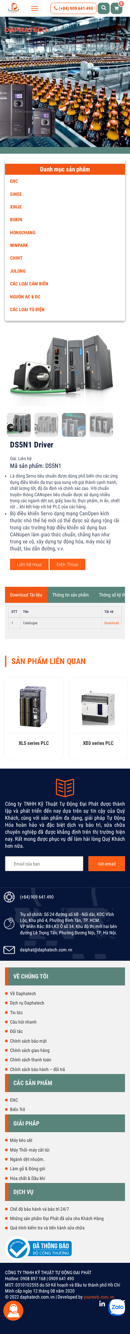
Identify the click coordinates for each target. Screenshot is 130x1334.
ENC (14, 181)
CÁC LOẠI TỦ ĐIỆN (27, 309)
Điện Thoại (67, 564)
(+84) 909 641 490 (75, 8)
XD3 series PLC (98, 743)
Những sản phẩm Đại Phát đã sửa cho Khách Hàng (57, 1218)
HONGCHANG (22, 232)
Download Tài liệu (26, 594)
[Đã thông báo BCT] (38, 1259)
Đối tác (16, 1031)
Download (111, 623)
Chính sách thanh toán (30, 1059)
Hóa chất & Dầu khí (27, 1178)
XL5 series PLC (34, 743)
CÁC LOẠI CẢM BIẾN (29, 283)
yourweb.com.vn (99, 1297)
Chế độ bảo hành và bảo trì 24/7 (39, 1209)
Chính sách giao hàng (30, 1050)
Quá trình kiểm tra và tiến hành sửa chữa (47, 1227)
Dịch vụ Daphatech (27, 1003)
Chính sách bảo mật (28, 1041)
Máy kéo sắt (21, 1140)
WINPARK (19, 245)
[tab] (26, 595)
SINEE (16, 194)
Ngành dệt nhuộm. (27, 1159)
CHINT (16, 258)
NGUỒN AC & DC (25, 296)
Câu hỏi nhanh (23, 1022)
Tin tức (16, 1012)
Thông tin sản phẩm (70, 594)
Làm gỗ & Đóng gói (27, 1168)
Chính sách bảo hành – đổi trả (37, 1069)
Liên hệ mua (29, 564)
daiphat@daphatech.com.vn (46, 949)
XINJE (16, 207)
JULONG (18, 271)
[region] (65, 82)
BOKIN (16, 219)
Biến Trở (17, 1109)
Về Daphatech (23, 993)
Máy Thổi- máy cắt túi (29, 1150)
